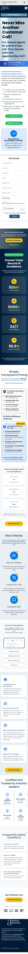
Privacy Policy (4, 948)
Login (4, 3)
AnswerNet (17, 934)
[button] (26, 8)
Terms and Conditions (13, 948)
